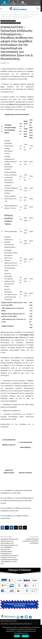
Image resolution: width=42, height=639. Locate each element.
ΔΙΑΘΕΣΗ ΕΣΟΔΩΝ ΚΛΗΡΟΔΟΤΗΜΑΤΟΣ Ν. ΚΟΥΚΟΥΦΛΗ (31, 541)
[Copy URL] (25, 528)
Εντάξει (17, 636)
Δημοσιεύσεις (4, 14)
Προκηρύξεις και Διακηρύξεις (30, 14)
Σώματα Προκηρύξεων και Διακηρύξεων (10, 22)
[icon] (18, 618)
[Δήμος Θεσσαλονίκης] (18, 9)
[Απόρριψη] (40, 632)
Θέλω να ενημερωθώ (15, 14)
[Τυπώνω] (20, 528)
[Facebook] (2, 528)
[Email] (16, 528)
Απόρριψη (25, 636)
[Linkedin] (11, 528)
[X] (7, 528)
